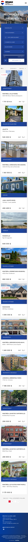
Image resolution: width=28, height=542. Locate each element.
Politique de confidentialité (14, 537)
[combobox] (14, 28)
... (15, 501)
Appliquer (15, 60)
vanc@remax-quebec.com (13, 523)
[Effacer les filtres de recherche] (5, 60)
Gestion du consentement (17, 538)
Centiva (17, 540)
